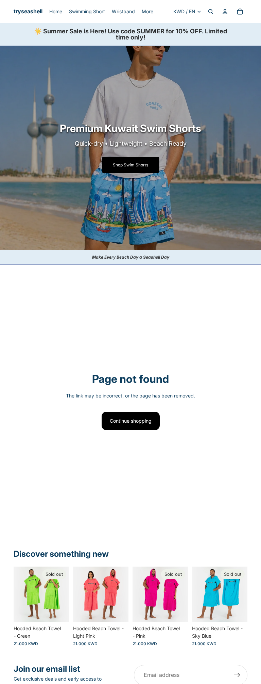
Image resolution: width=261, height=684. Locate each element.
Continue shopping (131, 421)
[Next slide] (61, 594)
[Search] (210, 11)
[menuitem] (147, 11)
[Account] (225, 11)
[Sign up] (237, 675)
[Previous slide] (21, 594)
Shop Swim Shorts (130, 164)
